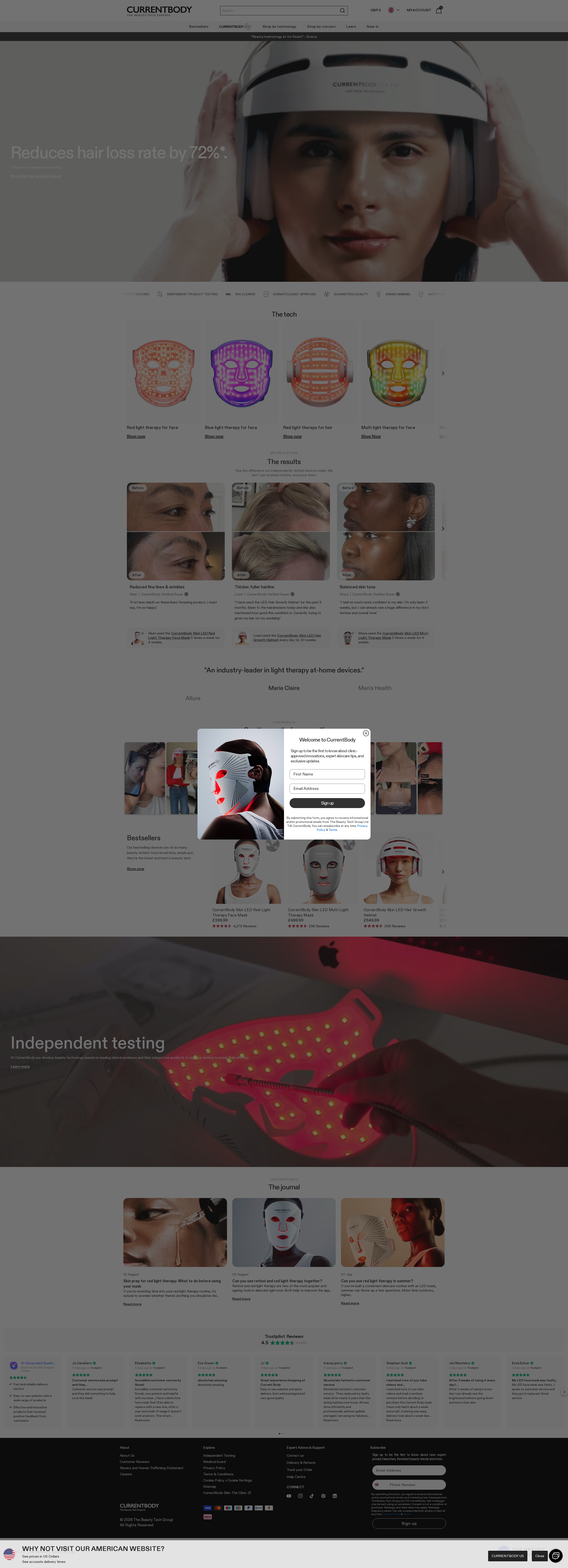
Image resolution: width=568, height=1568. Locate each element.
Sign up (327, 803)
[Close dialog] (366, 733)
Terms (333, 830)
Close (539, 1556)
